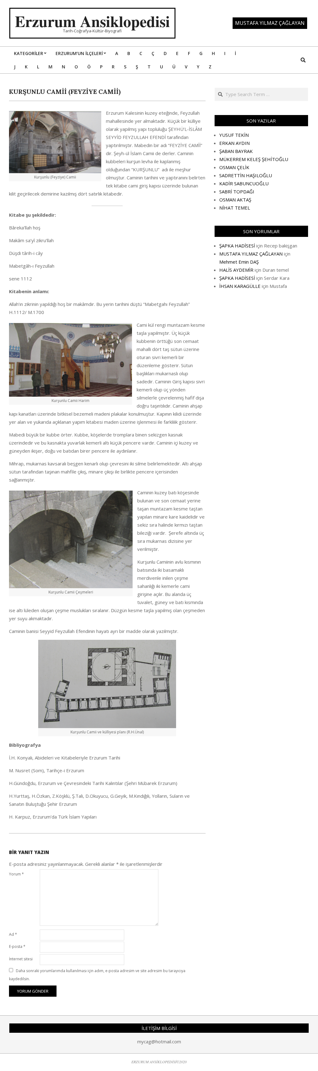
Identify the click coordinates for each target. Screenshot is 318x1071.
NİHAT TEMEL (234, 208)
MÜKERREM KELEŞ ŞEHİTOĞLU (253, 159)
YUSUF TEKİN (234, 135)
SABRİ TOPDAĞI (236, 191)
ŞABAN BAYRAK (236, 151)
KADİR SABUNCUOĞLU (244, 183)
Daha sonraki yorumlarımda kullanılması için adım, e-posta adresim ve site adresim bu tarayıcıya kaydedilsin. (97, 974)
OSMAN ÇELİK (234, 167)
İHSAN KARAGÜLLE (240, 286)
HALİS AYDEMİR (236, 270)
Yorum (16, 874)
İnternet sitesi (21, 959)
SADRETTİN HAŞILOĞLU (245, 175)
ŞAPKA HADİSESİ (237, 245)
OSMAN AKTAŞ (235, 199)
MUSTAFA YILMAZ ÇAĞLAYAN (251, 254)
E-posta (17, 946)
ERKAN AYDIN (234, 143)
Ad (13, 934)
